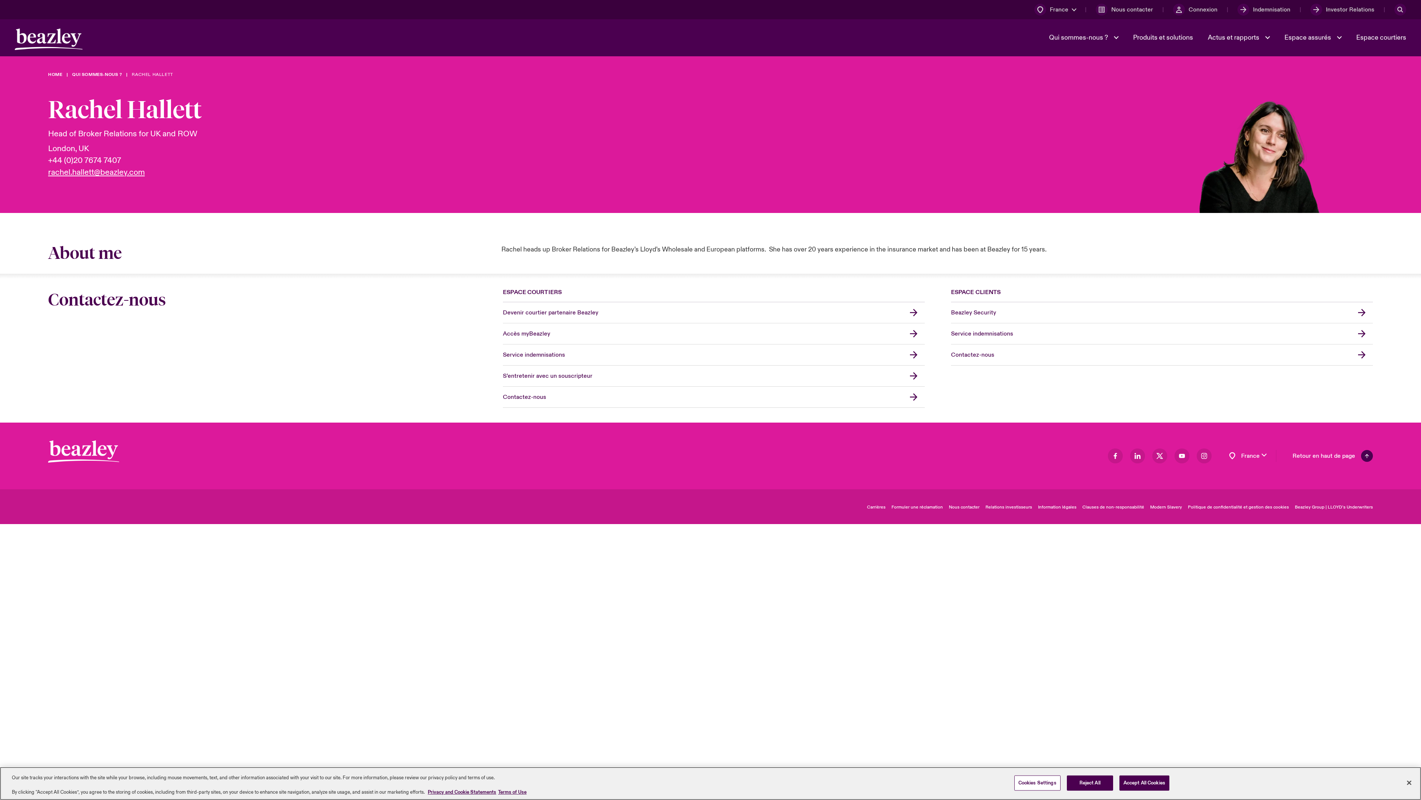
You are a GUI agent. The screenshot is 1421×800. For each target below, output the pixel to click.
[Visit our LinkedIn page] (1137, 456)
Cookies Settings (1037, 783)
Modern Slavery (1166, 507)
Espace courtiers (1381, 37)
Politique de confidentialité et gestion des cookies (1238, 507)
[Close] (1409, 782)
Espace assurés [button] (1308, 37)
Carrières (876, 507)
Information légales (1057, 507)
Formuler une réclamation (917, 507)
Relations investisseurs (1008, 507)
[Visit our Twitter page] (1159, 456)
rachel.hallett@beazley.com (96, 172)
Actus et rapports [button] (1234, 37)
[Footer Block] (83, 451)
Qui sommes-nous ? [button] (1079, 37)
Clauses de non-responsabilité (1113, 507)
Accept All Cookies (1144, 783)
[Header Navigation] (49, 39)
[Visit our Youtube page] (1182, 456)
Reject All (1090, 783)
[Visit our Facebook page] (1115, 456)
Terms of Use (512, 792)
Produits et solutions (1163, 37)
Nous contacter (964, 507)
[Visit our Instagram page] (1204, 456)
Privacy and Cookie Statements (462, 792)
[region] (710, 783)
